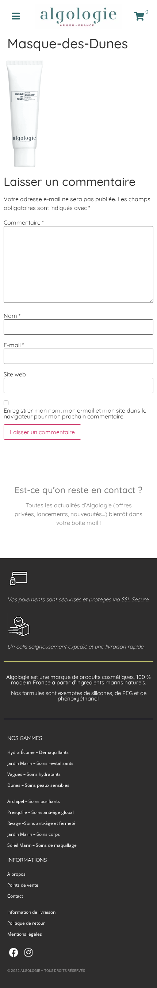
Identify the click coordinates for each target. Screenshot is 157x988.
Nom (12, 316)
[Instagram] (28, 952)
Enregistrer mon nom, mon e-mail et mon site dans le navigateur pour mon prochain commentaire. (75, 413)
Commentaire (24, 222)
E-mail (14, 345)
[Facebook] (13, 952)
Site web (15, 374)
